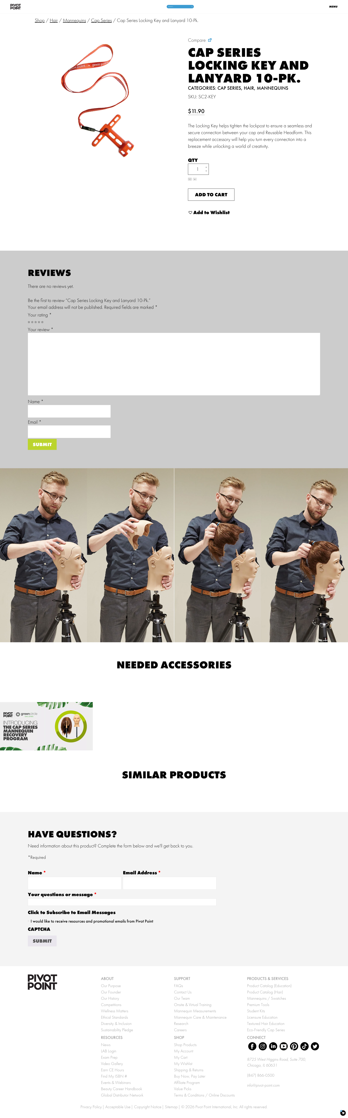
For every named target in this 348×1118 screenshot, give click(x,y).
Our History (110, 998)
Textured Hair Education (265, 1023)
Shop (40, 20)
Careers (180, 1030)
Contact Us (182, 992)
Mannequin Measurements (195, 1011)
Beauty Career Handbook (121, 1088)
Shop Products (185, 1044)
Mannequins (74, 20)
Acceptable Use (117, 1106)
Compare (197, 40)
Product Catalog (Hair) (265, 992)
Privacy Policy (91, 1106)
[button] (209, 212)
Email (35, 422)
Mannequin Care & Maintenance (200, 1017)
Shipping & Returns (188, 1070)
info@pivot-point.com (263, 1085)
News (105, 1044)
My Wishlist (183, 1063)
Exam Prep (109, 1057)
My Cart (180, 1057)
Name (36, 401)
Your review (40, 329)
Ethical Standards (114, 1017)
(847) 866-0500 (260, 1075)
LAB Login (108, 1051)
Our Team (182, 998)
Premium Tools (258, 1004)
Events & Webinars (116, 1082)
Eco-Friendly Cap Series (266, 1030)
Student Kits (256, 1011)
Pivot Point (15, 6)
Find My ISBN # (114, 1076)
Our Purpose (111, 985)
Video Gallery (112, 1063)
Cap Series (101, 20)
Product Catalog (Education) (269, 985)
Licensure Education (262, 1017)
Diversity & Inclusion (116, 1023)
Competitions (111, 1004)
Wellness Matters (114, 1011)
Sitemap (171, 1106)
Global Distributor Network (122, 1095)
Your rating (40, 315)
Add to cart (211, 194)
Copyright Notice (147, 1106)
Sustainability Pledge (117, 1030)
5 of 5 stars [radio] (42, 322)
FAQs (178, 985)
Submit (42, 941)
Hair (54, 20)
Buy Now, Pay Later (189, 1076)
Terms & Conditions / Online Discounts (204, 1095)
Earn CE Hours (112, 1070)
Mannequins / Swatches (266, 998)
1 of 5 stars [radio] (29, 322)
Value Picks (182, 1088)
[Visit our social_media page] (252, 1047)
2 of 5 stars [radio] (32, 322)
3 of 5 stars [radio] (36, 322)
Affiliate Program (187, 1082)
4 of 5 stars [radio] (39, 322)
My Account (183, 1051)
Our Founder (111, 992)
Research (181, 1023)
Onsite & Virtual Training (192, 1004)
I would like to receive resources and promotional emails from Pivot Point (92, 921)
